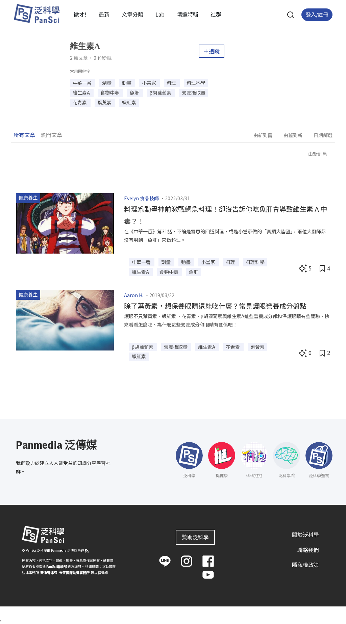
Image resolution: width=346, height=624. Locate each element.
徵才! (80, 14)
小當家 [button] (149, 82)
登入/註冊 (317, 14)
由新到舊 (262, 135)
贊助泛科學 (195, 537)
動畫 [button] (127, 82)
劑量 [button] (107, 82)
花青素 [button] (80, 102)
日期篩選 (323, 135)
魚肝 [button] (135, 92)
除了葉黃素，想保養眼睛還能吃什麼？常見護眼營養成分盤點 (215, 306)
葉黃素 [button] (105, 102)
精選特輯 (187, 14)
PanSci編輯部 (56, 566)
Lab (160, 14)
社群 (216, 14)
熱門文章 (51, 135)
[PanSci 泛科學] (36, 13)
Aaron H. (133, 295)
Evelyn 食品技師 (141, 198)
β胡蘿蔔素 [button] (161, 92)
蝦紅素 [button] (129, 102)
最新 (104, 14)
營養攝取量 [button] (193, 92)
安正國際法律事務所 (74, 572)
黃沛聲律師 (48, 572)
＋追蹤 (211, 51)
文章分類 (132, 14)
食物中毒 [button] (110, 92)
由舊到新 (292, 135)
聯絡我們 (308, 550)
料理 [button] (172, 82)
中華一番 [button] (83, 82)
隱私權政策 (305, 565)
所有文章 (24, 135)
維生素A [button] (82, 92)
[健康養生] (65, 222)
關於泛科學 (305, 534)
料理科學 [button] (196, 82)
